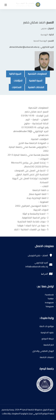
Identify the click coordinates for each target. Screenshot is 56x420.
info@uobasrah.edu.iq (36, 266)
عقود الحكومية (47, 332)
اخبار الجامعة (48, 345)
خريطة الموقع (48, 339)
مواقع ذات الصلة (46, 326)
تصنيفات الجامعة (47, 357)
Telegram (50, 306)
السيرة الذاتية (13, 73)
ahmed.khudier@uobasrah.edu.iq (24, 47)
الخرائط (44, 273)
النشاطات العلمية (34, 87)
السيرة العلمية (34, 80)
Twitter (51, 299)
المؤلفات (16, 80)
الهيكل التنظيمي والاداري (43, 351)
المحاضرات (15, 87)
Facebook (49, 295)
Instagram (49, 303)
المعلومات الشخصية (36, 73)
